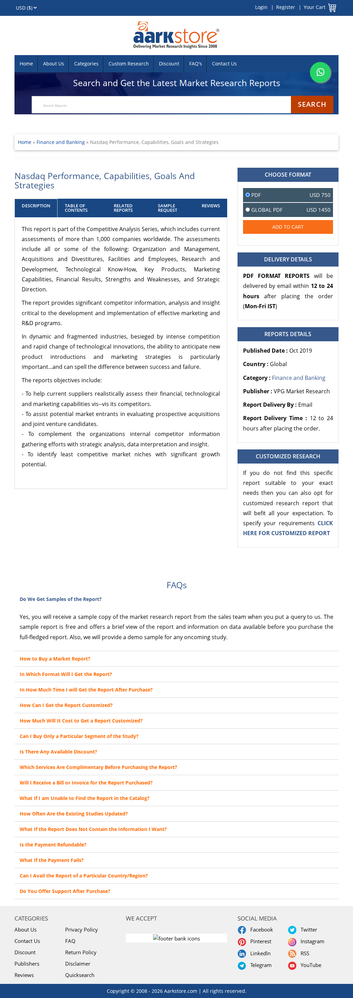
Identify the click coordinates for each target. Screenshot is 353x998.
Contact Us (224, 63)
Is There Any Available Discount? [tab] (58, 751)
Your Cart (314, 7)
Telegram (260, 964)
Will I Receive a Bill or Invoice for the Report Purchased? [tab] (86, 782)
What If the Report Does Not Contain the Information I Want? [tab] (93, 829)
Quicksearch (79, 974)
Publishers (26, 963)
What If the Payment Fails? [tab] (52, 860)
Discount (169, 63)
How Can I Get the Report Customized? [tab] (66, 705)
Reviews (24, 974)
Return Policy (81, 952)
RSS (303, 953)
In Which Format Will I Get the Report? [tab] (66, 674)
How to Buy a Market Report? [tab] (55, 658)
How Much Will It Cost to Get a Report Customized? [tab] (81, 720)
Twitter (307, 929)
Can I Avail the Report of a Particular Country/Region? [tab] (84, 875)
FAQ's (195, 63)
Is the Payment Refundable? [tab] (53, 844)
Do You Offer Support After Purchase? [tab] (65, 891)
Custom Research (129, 63)
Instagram (311, 941)
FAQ (70, 940)
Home (26, 63)
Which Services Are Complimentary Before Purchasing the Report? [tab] (98, 767)
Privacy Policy (81, 929)
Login (261, 7)
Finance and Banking (61, 142)
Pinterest (259, 941)
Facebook (260, 929)
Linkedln (259, 953)
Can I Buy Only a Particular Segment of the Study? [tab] (79, 736)
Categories (86, 63)
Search (312, 104)
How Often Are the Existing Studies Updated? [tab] (74, 813)
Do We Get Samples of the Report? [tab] (61, 599)
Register (285, 7)
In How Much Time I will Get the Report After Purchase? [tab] (86, 689)
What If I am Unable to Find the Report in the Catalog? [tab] (85, 798)
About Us (53, 63)
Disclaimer (77, 963)
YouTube (309, 964)
